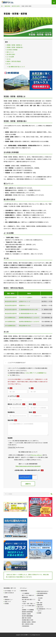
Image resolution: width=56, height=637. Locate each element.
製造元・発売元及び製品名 (14, 61)
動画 (39, 600)
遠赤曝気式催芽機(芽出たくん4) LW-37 (29, 317)
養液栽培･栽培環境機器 (27, 611)
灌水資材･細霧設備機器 (27, 616)
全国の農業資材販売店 (42, 593)
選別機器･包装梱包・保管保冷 (29, 622)
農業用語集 (39, 604)
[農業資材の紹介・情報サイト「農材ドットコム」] (7, 2)
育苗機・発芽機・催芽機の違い (15, 47)
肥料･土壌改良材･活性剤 (27, 624)
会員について (8, 601)
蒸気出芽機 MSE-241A (25, 325)
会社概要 (39, 613)
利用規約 (7, 603)
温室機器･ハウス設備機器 (28, 609)
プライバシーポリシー (36, 455)
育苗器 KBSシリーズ (24, 305)
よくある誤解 (10, 57)
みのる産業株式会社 (10, 317)
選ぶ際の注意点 (11, 54)
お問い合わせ (40, 606)
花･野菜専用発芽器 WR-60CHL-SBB (28, 309)
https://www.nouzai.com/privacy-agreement (28, 466)
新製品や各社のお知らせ (42, 591)
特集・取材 (39, 602)
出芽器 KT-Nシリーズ (24, 301)
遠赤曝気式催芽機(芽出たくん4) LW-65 (29, 321)
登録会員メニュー (9, 599)
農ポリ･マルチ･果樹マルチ (28, 595)
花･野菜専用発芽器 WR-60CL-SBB (28, 313)
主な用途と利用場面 (12, 50)
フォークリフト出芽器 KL (25, 297)
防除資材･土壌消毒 (26, 613)
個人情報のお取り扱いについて (17, 66)
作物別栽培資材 (25, 626)
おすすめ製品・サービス (10, 590)
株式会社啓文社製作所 (11, 297)
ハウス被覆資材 (25, 593)
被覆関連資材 (25, 597)
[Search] (51, 494)
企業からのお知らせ (9, 592)
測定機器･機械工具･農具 (27, 620)
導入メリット (10, 52)
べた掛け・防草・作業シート (28, 603)
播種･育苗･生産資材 (26, 618)
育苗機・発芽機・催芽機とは (14, 45)
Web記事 (40, 598)
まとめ (8, 59)
